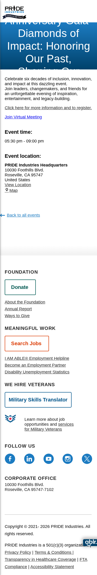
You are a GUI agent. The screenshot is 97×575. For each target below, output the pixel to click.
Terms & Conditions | (54, 552)
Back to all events (23, 215)
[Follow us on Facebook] (10, 459)
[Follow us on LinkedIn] (29, 459)
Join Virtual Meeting (23, 117)
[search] (85, 11)
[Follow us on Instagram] (67, 459)
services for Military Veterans (49, 427)
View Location (18, 184)
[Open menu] (69, 11)
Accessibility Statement (52, 566)
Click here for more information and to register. (48, 107)
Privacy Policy (18, 552)
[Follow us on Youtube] (48, 459)
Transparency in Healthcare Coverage (40, 559)
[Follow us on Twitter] (87, 459)
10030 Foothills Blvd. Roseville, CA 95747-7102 (29, 487)
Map (13, 190)
